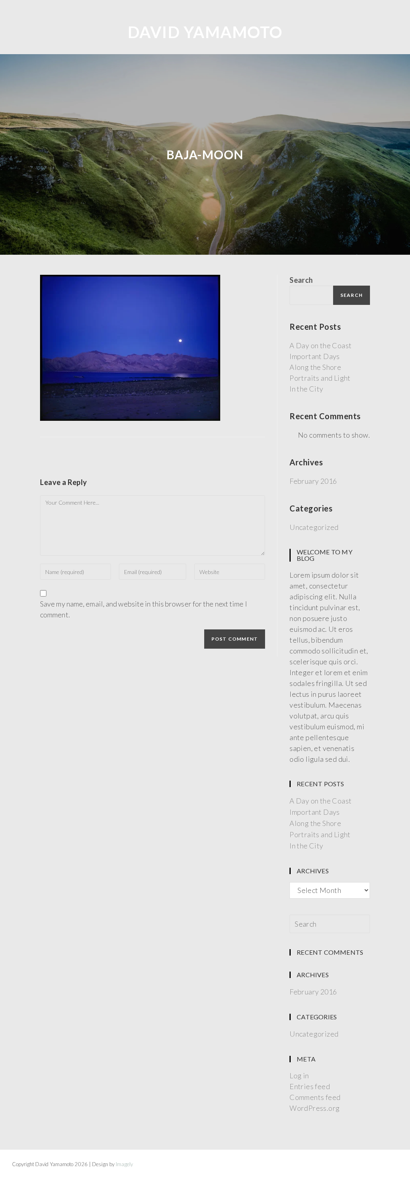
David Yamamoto (205, 32)
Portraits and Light (320, 377)
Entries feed (309, 1086)
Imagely (124, 1164)
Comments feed (314, 1097)
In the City (306, 388)
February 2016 (313, 481)
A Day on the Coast (320, 345)
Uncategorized (313, 527)
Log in (299, 1075)
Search (301, 280)
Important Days (314, 356)
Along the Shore (315, 367)
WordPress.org (314, 1108)
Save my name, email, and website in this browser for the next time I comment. (143, 609)
